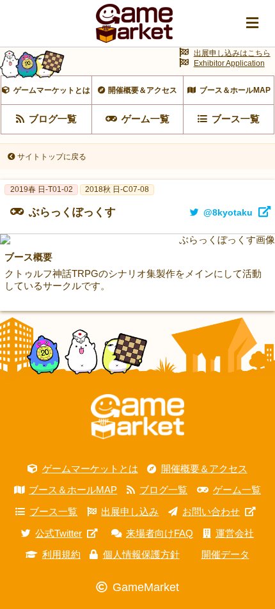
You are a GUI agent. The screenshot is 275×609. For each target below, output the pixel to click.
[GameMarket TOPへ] (137, 416)
